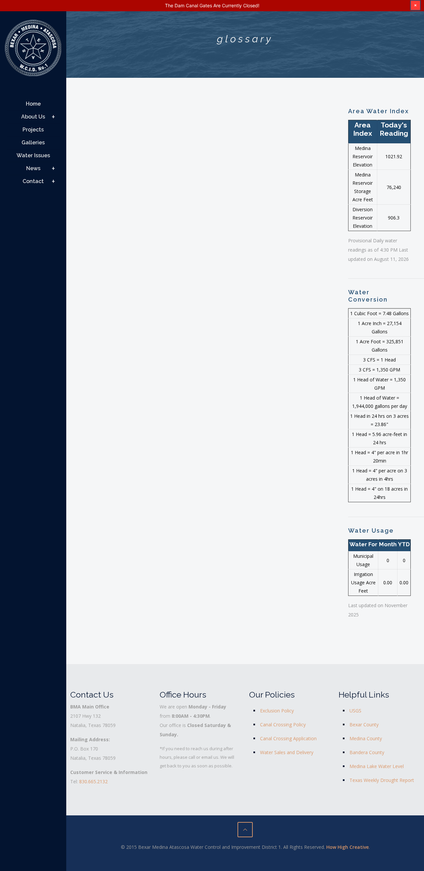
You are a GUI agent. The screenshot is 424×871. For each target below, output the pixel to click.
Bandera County (366, 752)
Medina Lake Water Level (376, 766)
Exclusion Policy (277, 710)
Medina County (365, 738)
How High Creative (347, 847)
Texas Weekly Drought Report (381, 780)
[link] (53, 117)
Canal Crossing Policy (283, 724)
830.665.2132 (93, 781)
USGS (355, 710)
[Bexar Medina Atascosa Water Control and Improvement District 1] (33, 50)
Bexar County (364, 724)
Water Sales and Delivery (286, 752)
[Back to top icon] (245, 829)
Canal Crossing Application (288, 738)
